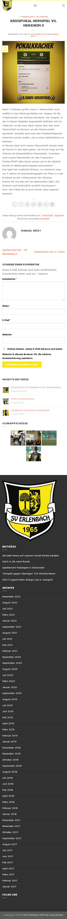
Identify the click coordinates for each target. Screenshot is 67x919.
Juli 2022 (7, 608)
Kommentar (9, 279)
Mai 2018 (7, 789)
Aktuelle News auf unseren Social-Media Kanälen (36, 387)
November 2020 (11, 657)
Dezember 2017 (11, 820)
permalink (44, 218)
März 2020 (8, 681)
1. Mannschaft (27, 17)
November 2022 (11, 596)
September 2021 (11, 626)
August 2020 (10, 669)
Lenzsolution (56, 915)
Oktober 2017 (10, 832)
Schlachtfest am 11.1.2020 (49, 251)
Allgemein (42, 17)
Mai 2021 (7, 644)
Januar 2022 (9, 620)
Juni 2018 (7, 783)
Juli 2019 (7, 705)
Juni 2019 (7, 711)
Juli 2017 (7, 850)
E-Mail (6, 320)
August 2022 (9, 602)
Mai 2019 (7, 717)
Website (7, 334)
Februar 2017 (9, 880)
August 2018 (9, 771)
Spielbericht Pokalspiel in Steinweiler (30, 410)
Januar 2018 (9, 814)
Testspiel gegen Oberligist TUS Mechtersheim (28, 573)
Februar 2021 (9, 650)
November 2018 (11, 753)
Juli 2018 (7, 777)
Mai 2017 (7, 862)
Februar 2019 (10, 735)
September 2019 (12, 693)
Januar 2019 (9, 741)
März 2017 (8, 874)
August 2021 (9, 632)
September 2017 (11, 838)
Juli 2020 (7, 675)
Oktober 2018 (10, 759)
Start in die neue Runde (22, 399)
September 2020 (12, 662)
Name (6, 306)
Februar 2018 (10, 808)
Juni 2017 (7, 856)
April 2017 (8, 868)
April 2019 (8, 723)
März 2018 (8, 801)
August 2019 (9, 699)
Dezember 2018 (11, 747)
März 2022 (8, 614)
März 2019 (8, 729)
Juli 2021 (7, 638)
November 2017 (11, 826)
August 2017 (9, 844)
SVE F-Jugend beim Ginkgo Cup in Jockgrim (27, 579)
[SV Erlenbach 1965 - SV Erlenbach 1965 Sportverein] (15, 5)
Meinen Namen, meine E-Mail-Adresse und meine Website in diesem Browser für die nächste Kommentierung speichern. (32, 354)
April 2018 (8, 795)
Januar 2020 (9, 687)
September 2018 (12, 765)
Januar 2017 (9, 886)
